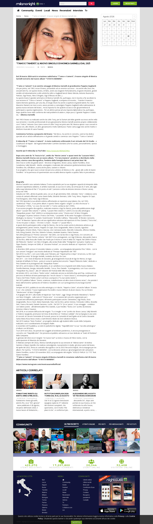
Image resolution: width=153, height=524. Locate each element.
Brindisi (44, 513)
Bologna (45, 497)
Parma (44, 502)
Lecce (44, 482)
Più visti (101, 424)
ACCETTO (76, 522)
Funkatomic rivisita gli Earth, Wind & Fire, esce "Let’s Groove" (26, 396)
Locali (47, 10)
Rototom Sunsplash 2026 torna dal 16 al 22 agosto (56, 395)
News (55, 10)
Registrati (130, 3)
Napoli (44, 485)
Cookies (86, 492)
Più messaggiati (116, 424)
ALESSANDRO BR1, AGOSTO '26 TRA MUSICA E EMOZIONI (84, 395)
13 (119, 32)
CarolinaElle (59, 398)
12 (114, 32)
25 (109, 40)
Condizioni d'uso (89, 487)
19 (114, 36)
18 (109, 36)
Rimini (44, 510)
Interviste (78, 10)
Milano (44, 495)
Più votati (131, 424)
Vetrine (65, 500)
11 (109, 32)
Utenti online (88, 424)
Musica (50, 67)
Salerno (44, 507)
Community (27, 10)
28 (109, 25)
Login (115, 3)
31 (124, 25)
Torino (44, 500)
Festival (65, 487)
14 (124, 32)
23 (133, 36)
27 (105, 25)
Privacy (85, 490)
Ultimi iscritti (71, 424)
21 (124, 36)
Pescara (44, 505)
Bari (43, 480)
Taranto (44, 490)
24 (105, 40)
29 (114, 25)
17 (105, 36)
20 (119, 36)
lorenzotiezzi (30, 67)
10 (105, 32)
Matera (44, 492)
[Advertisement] (119, 84)
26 (114, 40)
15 (128, 32)
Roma (44, 487)
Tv (86, 10)
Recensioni (65, 10)
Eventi (39, 10)
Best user (86, 485)
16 (133, 32)
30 (119, 25)
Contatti (85, 500)
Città (41, 4)
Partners (65, 505)
